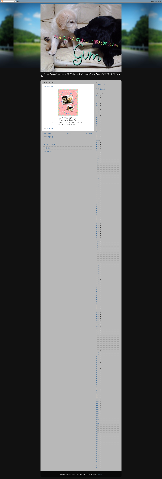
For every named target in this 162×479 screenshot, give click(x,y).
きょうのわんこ (49, 86)
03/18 (97, 287)
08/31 (97, 122)
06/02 (97, 211)
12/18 (97, 368)
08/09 (97, 107)
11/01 (97, 427)
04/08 (97, 265)
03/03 (97, 113)
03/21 (97, 281)
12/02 (97, 387)
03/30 (97, 275)
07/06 (97, 124)
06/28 (97, 180)
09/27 (97, 150)
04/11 (97, 261)
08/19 (97, 162)
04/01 (97, 273)
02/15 (97, 316)
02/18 (97, 312)
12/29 (97, 358)
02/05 (97, 132)
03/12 (97, 292)
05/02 (97, 239)
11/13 (97, 413)
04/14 (97, 128)
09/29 (97, 463)
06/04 (97, 207)
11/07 (97, 421)
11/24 (97, 399)
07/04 (97, 178)
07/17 (97, 174)
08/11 (97, 164)
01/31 (97, 324)
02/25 (97, 306)
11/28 (97, 393)
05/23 (97, 221)
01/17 (97, 134)
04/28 (97, 245)
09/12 (97, 154)
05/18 (97, 227)
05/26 (97, 219)
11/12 (97, 415)
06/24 (97, 186)
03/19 (97, 285)
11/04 (97, 423)
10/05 (97, 148)
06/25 (97, 184)
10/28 (97, 433)
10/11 (97, 146)
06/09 (97, 202)
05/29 (97, 213)
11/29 (97, 391)
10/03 (97, 457)
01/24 (97, 332)
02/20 (97, 310)
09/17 (97, 152)
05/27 (97, 217)
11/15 (97, 409)
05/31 (97, 109)
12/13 (97, 372)
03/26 (97, 279)
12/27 (97, 360)
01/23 (97, 334)
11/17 (97, 407)
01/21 (97, 338)
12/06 (97, 381)
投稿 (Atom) (49, 137)
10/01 (97, 461)
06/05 (97, 204)
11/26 (97, 95)
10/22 (97, 441)
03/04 (97, 300)
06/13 (97, 194)
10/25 (97, 437)
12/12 (97, 374)
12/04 (97, 383)
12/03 (97, 385)
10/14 (97, 449)
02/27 (97, 304)
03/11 (97, 293)
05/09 (97, 233)
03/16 (97, 290)
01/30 (97, 326)
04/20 (97, 253)
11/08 (97, 419)
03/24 (97, 101)
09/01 (97, 120)
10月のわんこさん (48, 151)
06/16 (97, 190)
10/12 (97, 451)
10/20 (97, 144)
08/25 (97, 160)
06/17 (97, 188)
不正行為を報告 (101, 89)
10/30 (97, 431)
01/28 (97, 328)
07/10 (97, 176)
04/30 (97, 241)
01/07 (97, 354)
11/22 (97, 401)
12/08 (97, 379)
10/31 (97, 429)
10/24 (97, 105)
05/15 (97, 229)
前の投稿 (89, 133)
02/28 (97, 302)
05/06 (97, 235)
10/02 (97, 459)
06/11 (97, 198)
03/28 (97, 277)
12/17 (97, 370)
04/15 (97, 257)
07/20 (97, 97)
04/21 (97, 251)
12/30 (97, 356)
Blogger (100, 474)
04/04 (97, 269)
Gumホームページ (101, 84)
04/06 (97, 267)
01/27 (97, 330)
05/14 (97, 231)
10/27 (97, 142)
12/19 (97, 366)
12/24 (97, 136)
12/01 (97, 389)
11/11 (97, 140)
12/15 (97, 103)
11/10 (97, 417)
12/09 (97, 376)
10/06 (97, 455)
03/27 (97, 111)
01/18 (97, 344)
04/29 (97, 243)
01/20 (97, 340)
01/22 (97, 336)
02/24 (97, 308)
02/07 (97, 322)
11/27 (97, 395)
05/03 (97, 237)
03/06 (97, 298)
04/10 (97, 263)
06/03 (97, 209)
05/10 (97, 99)
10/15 (97, 447)
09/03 (97, 156)
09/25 (97, 465)
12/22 (97, 364)
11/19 (97, 403)
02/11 (97, 320)
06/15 (97, 192)
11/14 (97, 138)
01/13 (97, 350)
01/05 (97, 115)
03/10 (97, 130)
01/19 (97, 342)
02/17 (97, 314)
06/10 (97, 200)
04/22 (97, 249)
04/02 (97, 271)
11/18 (97, 405)
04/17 (97, 255)
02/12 (97, 318)
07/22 (97, 172)
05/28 (97, 215)
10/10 (97, 453)
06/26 (97, 182)
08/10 (97, 166)
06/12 (97, 196)
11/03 (97, 425)
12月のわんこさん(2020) (50, 145)
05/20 (97, 126)
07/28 (97, 170)
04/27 (97, 247)
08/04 (97, 168)
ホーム (68, 133)
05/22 (97, 223)
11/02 (97, 118)
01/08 (97, 352)
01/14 (97, 348)
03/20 (97, 283)
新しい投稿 (47, 133)
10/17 (97, 445)
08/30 (97, 158)
